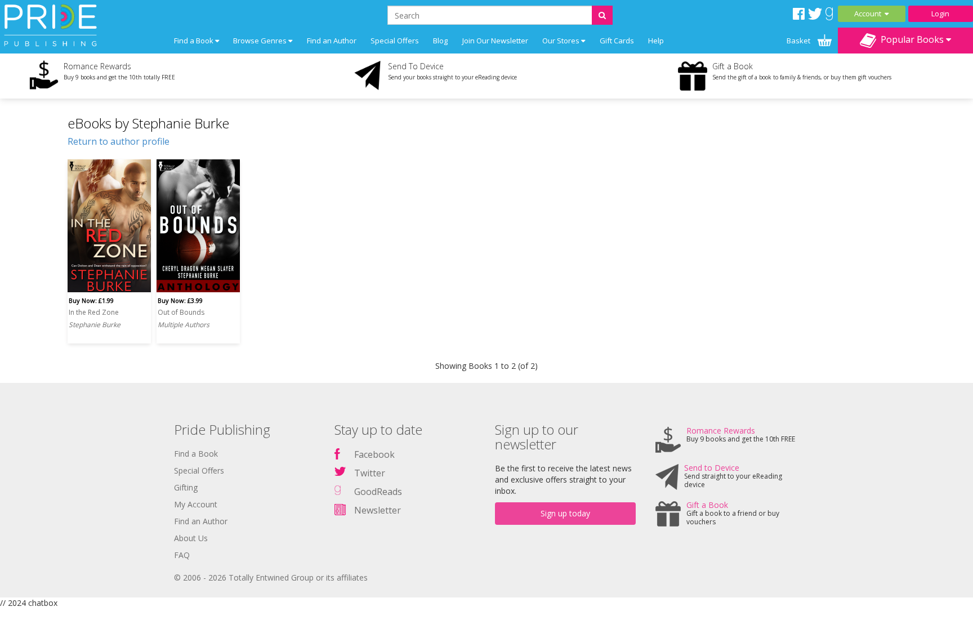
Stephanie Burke (94, 324)
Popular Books (911, 39)
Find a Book (196, 453)
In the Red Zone (94, 312)
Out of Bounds (181, 312)
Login (940, 13)
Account (869, 13)
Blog (440, 40)
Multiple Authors (183, 324)
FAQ (182, 555)
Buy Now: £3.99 (180, 300)
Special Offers (395, 40)
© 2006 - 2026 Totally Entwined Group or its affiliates (271, 577)
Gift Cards (617, 40)
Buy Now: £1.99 (91, 300)
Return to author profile (118, 141)
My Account (195, 504)
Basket (799, 40)
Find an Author (331, 40)
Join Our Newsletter (495, 40)
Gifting (186, 487)
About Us (191, 538)
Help (656, 40)
